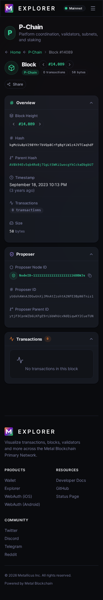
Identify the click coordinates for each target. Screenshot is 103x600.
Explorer (12, 488)
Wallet (10, 480)
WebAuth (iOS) (18, 496)
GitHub (62, 488)
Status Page (67, 496)
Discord (12, 538)
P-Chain (35, 52)
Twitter (11, 530)
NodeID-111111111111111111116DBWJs (52, 275)
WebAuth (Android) (22, 504)
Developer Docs (71, 480)
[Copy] (89, 275)
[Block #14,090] (70, 64)
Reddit (11, 554)
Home (15, 52)
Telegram (13, 546)
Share (18, 84)
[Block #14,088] (43, 64)
